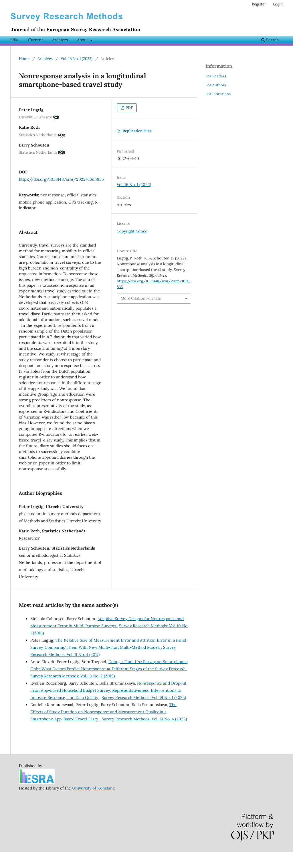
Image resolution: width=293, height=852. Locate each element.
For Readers (215, 76)
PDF (129, 107)
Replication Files (136, 130)
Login (278, 4)
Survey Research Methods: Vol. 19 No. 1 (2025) (144, 697)
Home (24, 58)
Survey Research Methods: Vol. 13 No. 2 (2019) (72, 676)
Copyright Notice (132, 231)
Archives (60, 39)
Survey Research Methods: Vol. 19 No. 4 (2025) (144, 719)
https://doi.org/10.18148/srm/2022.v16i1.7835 (61, 179)
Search (272, 39)
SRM (14, 39)
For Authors (215, 85)
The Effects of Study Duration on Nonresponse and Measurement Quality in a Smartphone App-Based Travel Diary (103, 712)
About (83, 39)
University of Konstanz (93, 788)
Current (35, 39)
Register (259, 4)
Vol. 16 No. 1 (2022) (76, 58)
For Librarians (218, 93)
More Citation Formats (141, 298)
